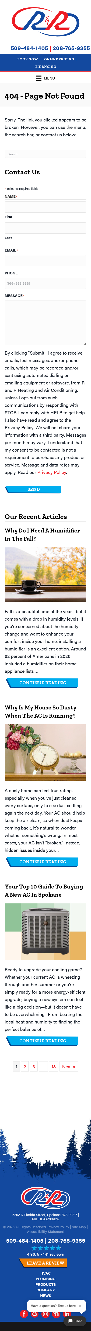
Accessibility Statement (45, 1231)
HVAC (45, 1273)
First (8, 216)
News (45, 1295)
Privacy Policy (51, 472)
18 (54, 1066)
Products (45, 1284)
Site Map (79, 1226)
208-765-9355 (71, 48)
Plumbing (46, 1278)
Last (8, 237)
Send (34, 489)
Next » (68, 1066)
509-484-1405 (29, 48)
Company (45, 1290)
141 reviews (53, 1254)
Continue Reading (49, 682)
